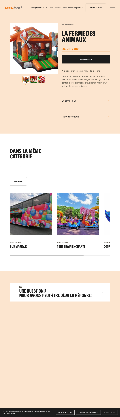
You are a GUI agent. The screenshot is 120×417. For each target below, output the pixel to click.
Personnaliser (109, 412)
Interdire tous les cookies (88, 412)
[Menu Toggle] (112, 8)
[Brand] (13, 7)
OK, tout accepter (65, 412)
